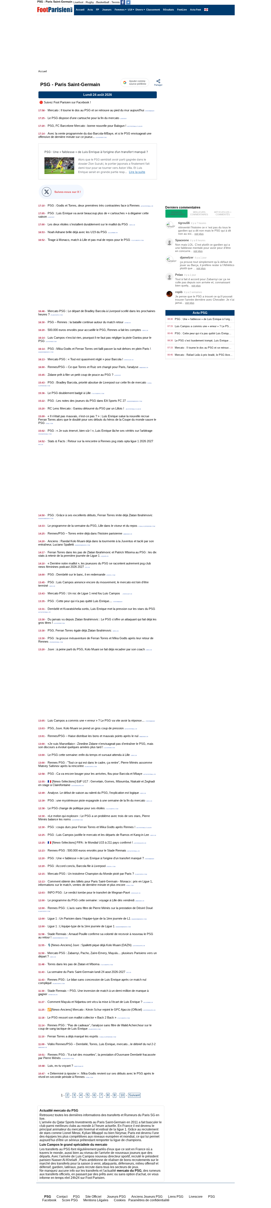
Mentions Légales (95, 1200)
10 (122, 1095)
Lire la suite (137, 172)
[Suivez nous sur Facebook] (122, 2)
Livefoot (78, 2)
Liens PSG (175, 1196)
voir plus (199, 234)
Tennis (115, 2)
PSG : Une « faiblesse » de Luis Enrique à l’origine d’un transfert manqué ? (96, 152)
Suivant (134, 1095)
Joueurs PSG (116, 1196)
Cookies (120, 1200)
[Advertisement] (97, 273)
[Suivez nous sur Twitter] (128, 2)
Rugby (90, 2)
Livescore (196, 1196)
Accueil (261, 1180)
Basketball (102, 2)
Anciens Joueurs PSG (146, 1196)
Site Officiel (93, 1196)
